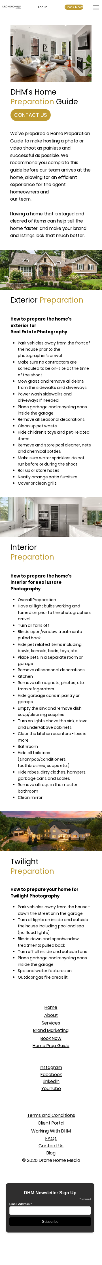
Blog (51, 1153)
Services (51, 1023)
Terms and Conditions (51, 1115)
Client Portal (51, 1123)
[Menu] (96, 7)
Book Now (51, 1038)
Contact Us (51, 1145)
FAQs (51, 1138)
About (51, 1015)
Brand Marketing (51, 1030)
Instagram (51, 1067)
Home (50, 1007)
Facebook (51, 1074)
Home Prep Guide (51, 1045)
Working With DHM (51, 1131)
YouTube (51, 1088)
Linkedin (51, 1081)
